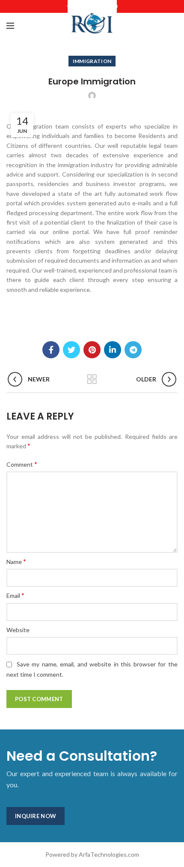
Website (18, 629)
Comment (21, 464)
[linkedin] (112, 349)
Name (16, 561)
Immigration (92, 61)
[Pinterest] (92, 349)
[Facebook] (50, 349)
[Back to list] (92, 379)
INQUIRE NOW (35, 816)
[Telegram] (133, 349)
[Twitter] (71, 349)
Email (15, 595)
